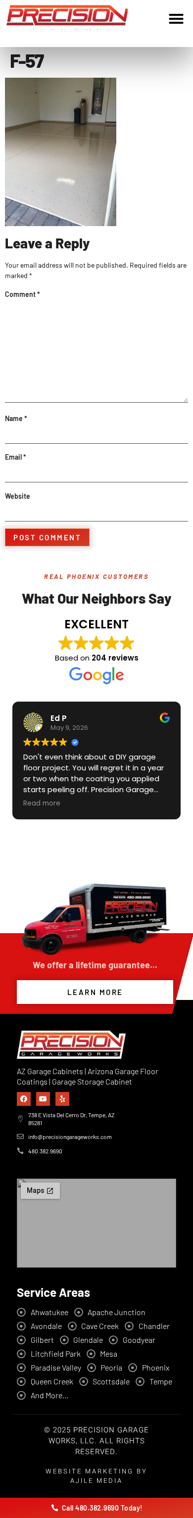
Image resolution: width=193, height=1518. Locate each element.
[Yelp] (62, 1099)
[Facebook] (24, 1099)
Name (16, 418)
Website (17, 496)
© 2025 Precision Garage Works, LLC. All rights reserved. (96, 1440)
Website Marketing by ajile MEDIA (96, 1476)
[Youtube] (43, 1099)
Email (15, 457)
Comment (22, 294)
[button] (176, 19)
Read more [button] (41, 803)
